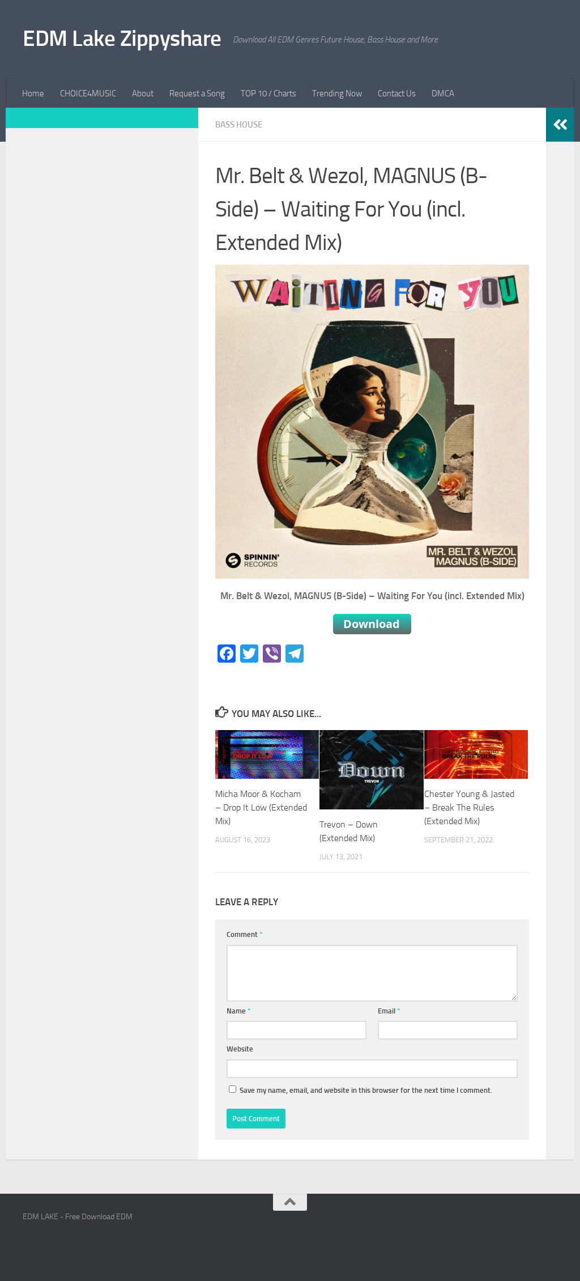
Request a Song (197, 93)
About (142, 93)
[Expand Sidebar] (560, 125)
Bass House (238, 125)
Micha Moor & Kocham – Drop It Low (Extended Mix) (261, 807)
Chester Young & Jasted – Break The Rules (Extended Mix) (469, 807)
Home (33, 93)
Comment (245, 934)
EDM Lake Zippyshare (122, 38)
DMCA (443, 93)
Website (240, 1049)
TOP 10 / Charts (268, 93)
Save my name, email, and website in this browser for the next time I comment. (366, 1090)
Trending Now (337, 93)
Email (389, 1011)
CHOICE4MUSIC (88, 93)
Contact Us (397, 93)
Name (239, 1011)
